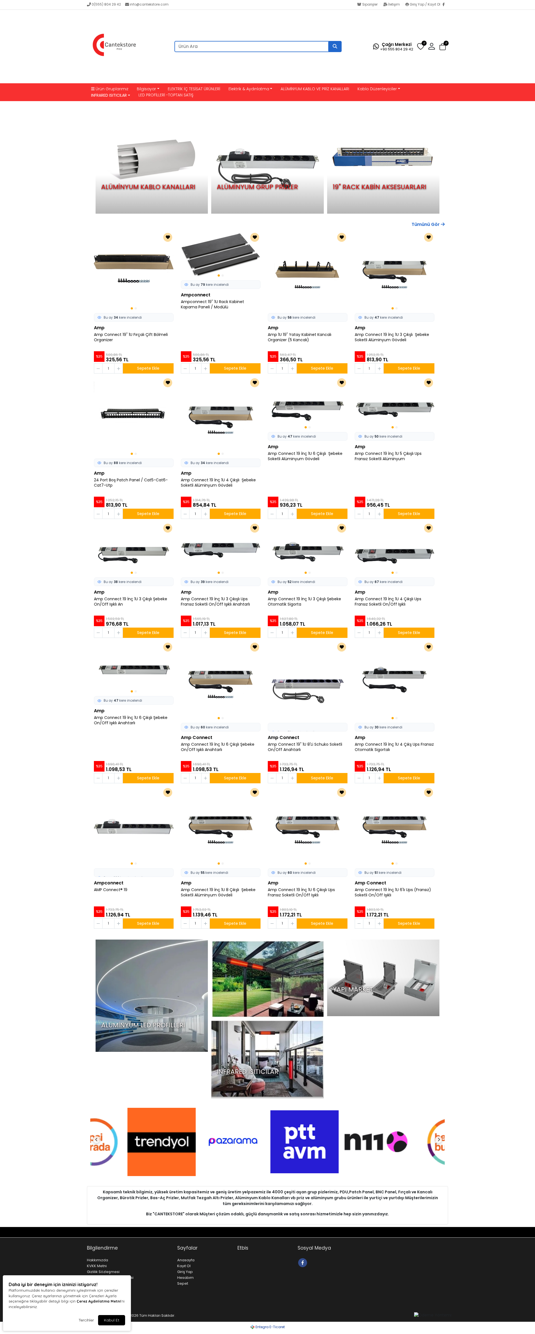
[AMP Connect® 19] (134, 826)
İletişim (394, 4)
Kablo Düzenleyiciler (377, 89)
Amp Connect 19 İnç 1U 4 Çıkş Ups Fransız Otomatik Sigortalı (394, 747)
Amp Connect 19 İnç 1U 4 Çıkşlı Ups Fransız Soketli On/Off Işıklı (388, 601)
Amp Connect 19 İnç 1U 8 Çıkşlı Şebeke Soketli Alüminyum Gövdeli (218, 892)
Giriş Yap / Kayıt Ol (425, 4)
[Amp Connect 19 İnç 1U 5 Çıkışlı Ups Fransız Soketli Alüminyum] (394, 403)
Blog (110, 1232)
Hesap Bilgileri (133, 1232)
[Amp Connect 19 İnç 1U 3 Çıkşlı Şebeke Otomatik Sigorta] (307, 548)
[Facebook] (445, 5)
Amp (99, 328)
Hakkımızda (97, 1260)
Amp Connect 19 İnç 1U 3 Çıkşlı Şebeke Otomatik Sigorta (304, 601)
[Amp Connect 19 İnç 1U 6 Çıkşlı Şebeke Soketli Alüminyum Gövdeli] (307, 403)
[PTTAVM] (267, 1141)
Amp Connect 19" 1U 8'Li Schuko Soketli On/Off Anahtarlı (305, 747)
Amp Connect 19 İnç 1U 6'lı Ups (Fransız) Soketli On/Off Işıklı (393, 892)
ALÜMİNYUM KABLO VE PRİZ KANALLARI (315, 89)
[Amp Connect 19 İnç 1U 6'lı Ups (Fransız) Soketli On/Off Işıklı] (394, 826)
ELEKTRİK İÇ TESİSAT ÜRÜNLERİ (194, 89)
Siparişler (369, 4)
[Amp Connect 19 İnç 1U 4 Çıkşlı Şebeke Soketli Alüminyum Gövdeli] (221, 417)
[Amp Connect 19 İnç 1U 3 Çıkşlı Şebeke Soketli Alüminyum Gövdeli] (394, 271)
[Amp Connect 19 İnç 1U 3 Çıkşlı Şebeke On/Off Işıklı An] (134, 548)
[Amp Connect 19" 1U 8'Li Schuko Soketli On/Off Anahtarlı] (307, 681)
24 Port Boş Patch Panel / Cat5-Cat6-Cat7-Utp (131, 482)
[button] (442, 47)
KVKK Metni (97, 1266)
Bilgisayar (146, 89)
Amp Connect (196, 737)
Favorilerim (410, 1232)
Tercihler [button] (86, 1320)
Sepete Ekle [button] (148, 368)
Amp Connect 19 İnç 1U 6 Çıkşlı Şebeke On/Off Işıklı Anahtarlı (130, 720)
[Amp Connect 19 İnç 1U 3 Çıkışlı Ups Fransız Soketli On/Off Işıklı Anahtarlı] (221, 548)
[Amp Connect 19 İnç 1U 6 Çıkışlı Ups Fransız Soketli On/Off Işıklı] (307, 826)
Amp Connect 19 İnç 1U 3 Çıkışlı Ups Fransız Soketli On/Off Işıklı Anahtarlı (215, 601)
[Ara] (335, 46)
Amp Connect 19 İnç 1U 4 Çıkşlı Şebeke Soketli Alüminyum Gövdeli (218, 482)
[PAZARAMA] (196, 1142)
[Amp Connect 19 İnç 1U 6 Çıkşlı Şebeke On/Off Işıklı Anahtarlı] (134, 667)
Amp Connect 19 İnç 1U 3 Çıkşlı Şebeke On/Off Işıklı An (130, 601)
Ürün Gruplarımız (111, 89)
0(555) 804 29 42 (106, 4)
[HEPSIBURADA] (410, 1142)
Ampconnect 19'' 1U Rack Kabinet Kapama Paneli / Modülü (212, 304)
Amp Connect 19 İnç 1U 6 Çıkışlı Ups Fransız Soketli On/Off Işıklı (301, 892)
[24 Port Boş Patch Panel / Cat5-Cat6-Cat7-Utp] (134, 417)
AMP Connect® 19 (110, 889)
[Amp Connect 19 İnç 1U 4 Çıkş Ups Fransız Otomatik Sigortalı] (394, 681)
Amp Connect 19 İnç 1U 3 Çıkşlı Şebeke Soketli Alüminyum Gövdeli (392, 337)
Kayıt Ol (184, 1266)
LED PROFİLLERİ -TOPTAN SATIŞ (165, 95)
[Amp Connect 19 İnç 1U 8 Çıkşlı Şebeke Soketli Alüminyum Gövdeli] (221, 826)
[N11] (339, 1142)
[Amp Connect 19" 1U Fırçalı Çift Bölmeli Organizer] (134, 271)
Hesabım (185, 1277)
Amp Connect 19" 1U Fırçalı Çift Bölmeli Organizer (131, 337)
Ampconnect (195, 295)
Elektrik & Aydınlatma (248, 89)
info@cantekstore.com (149, 4)
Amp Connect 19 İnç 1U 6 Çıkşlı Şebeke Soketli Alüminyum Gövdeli (305, 456)
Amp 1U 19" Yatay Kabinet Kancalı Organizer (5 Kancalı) (299, 337)
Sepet (182, 1283)
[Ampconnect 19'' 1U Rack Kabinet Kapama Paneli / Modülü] (221, 254)
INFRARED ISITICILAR (109, 95)
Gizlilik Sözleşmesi (103, 1271)
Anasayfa (185, 1260)
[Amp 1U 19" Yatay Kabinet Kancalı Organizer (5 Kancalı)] (307, 271)
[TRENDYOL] (125, 1142)
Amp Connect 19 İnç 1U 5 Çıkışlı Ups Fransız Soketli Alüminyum (388, 456)
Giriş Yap (185, 1271)
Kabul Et (111, 1320)
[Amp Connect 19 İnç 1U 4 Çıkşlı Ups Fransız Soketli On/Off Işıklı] (394, 548)
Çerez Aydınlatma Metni (99, 1301)
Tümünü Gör (426, 224)
